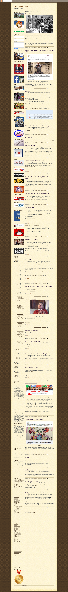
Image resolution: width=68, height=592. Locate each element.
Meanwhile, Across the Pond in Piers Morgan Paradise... (39, 286)
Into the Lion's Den (20, 306)
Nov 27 (18, 269)
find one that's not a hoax (37, 221)
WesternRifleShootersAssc (18, 551)
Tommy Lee (49, 168)
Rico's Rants (16, 529)
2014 (16, 367)
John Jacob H (16, 504)
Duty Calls (18, 295)
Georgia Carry (16, 498)
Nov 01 (18, 348)
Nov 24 (18, 273)
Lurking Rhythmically (17, 509)
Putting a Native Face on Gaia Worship (20, 346)
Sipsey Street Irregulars (17, 534)
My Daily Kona (16, 515)
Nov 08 (18, 289)
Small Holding (16, 535)
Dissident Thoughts (17, 491)
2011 (16, 371)
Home (40, 510)
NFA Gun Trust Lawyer (17, 518)
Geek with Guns (16, 497)
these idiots (30, 359)
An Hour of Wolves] (29, 293)
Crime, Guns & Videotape (18, 489)
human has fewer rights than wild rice (36, 104)
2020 (16, 260)
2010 (16, 372)
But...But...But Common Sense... (20, 329)
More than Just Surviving (18, 514)
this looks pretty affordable (30, 166)
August (17, 352)
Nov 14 (18, 283)
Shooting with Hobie (17, 532)
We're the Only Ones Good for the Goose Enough (20, 302)
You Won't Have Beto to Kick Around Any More (20, 332)
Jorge (41, 275)
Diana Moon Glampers (44, 321)
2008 (16, 375)
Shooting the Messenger (17, 533)
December (17, 262)
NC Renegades (16, 516)
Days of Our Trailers (17, 490)
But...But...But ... (33, 341)
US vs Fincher (16, 545)
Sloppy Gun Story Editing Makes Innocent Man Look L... (20, 298)
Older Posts (52, 510)
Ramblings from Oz (17, 527)
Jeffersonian (16, 503)
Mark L (28, 335)
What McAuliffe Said (17, 552)
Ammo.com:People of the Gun (19, 481)
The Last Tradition (17, 507)
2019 (16, 261)
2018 (16, 362)
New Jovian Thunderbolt (18, 517)
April (17, 357)
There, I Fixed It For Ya (31, 383)
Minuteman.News (16, 513)
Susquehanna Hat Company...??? (31, 234)
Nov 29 (18, 266)
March (17, 358)
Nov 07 (18, 291)
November (18, 264)
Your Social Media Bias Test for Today (20, 339)
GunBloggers (16, 499)
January (17, 361)
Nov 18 (18, 279)
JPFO (15, 505)
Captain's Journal (16, 487)
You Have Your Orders (20, 325)
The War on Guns (21, 6)
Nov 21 (18, 275)
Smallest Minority (17, 536)
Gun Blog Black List (17, 500)
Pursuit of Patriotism (17, 526)
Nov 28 (18, 267)
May (17, 355)
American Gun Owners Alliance (19, 480)
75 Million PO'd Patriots (17, 479)
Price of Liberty (16, 524)
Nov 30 (18, 265)
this (32, 218)
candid (47, 281)
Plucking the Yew (16, 523)
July (17, 353)
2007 (16, 376)
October (17, 349)
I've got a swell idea (32, 346)
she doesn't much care (36, 108)
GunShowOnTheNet (17, 501)
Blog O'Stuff (16, 484)
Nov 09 (18, 288)
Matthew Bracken (16, 511)
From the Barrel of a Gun (18, 496)
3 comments (44, 283)
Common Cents (16, 488)
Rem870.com (16, 528)
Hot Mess (18, 300)
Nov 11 (18, 287)
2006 (16, 377)
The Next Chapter (17, 539)
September (18, 350)
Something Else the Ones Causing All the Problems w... (20, 311)
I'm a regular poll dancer (37, 35)
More (41, 82)
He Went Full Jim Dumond (19, 327)
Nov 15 (18, 282)
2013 (16, 368)
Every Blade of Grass (17, 492)
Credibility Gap (19, 342)
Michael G (28, 171)
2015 (16, 366)
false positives (40, 184)
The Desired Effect (20, 317)
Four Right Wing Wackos (18, 493)
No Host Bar (19, 341)
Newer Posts (27, 510)
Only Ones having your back (32, 199)
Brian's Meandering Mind (18, 485)
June (17, 354)
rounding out (32, 291)
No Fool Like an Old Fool (31, 481)
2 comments (44, 190)
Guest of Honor (19, 320)
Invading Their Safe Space (31, 239)
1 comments (44, 204)
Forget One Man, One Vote (32, 367)
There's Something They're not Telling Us (20, 308)
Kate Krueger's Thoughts (18, 506)
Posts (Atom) (32, 512)
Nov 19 (18, 278)
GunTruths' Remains (17, 502)
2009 (16, 373)
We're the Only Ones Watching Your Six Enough (20, 315)
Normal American (17, 519)
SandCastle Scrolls (17, 530)
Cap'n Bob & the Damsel (18, 486)
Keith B (28, 278)
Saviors (34, 275)
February (17, 359)
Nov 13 (18, 284)
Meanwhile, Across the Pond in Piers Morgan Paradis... (20, 323)
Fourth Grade (16, 495)
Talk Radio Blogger (17, 538)
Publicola (15, 525)
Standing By (16, 537)
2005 (16, 379)
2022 (16, 257)
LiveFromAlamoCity (17, 508)
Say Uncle (15, 531)
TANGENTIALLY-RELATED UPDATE (32, 225)
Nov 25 (18, 271)
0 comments (44, 47)
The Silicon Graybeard (17, 540)
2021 (16, 258)
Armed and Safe (16, 482)
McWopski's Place (17, 512)
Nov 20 (18, 276)
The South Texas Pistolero (18, 541)
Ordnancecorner (16, 522)
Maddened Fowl (16, 510)
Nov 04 (18, 293)
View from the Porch (17, 546)
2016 (16, 364)
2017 (16, 363)
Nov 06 (18, 292)
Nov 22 (18, 274)
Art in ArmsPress (16, 483)
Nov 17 (18, 280)
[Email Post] (47, 47)
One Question (19, 305)
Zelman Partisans (16, 553)
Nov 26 (18, 270)
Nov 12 (18, 285)
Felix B (28, 348)
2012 (16, 370)
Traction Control (16, 542)
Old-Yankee (16, 520)
